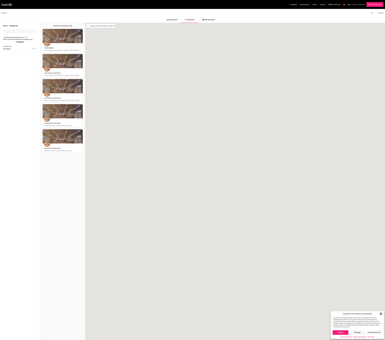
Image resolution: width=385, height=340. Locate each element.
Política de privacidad (360, 336)
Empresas (293, 5)
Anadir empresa (376, 4)
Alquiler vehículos (334, 5)
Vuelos (314, 5)
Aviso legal (371, 336)
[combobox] (20, 48)
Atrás (21, 31)
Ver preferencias (374, 332)
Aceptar (340, 332)
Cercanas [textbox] (6, 49)
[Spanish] (344, 5)
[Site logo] (7, 4)
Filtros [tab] (5, 26)
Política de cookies (346, 336)
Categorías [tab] (13, 26)
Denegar (357, 332)
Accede (353, 5)
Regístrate (361, 5)
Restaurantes (304, 5)
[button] (381, 314)
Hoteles (322, 5)
